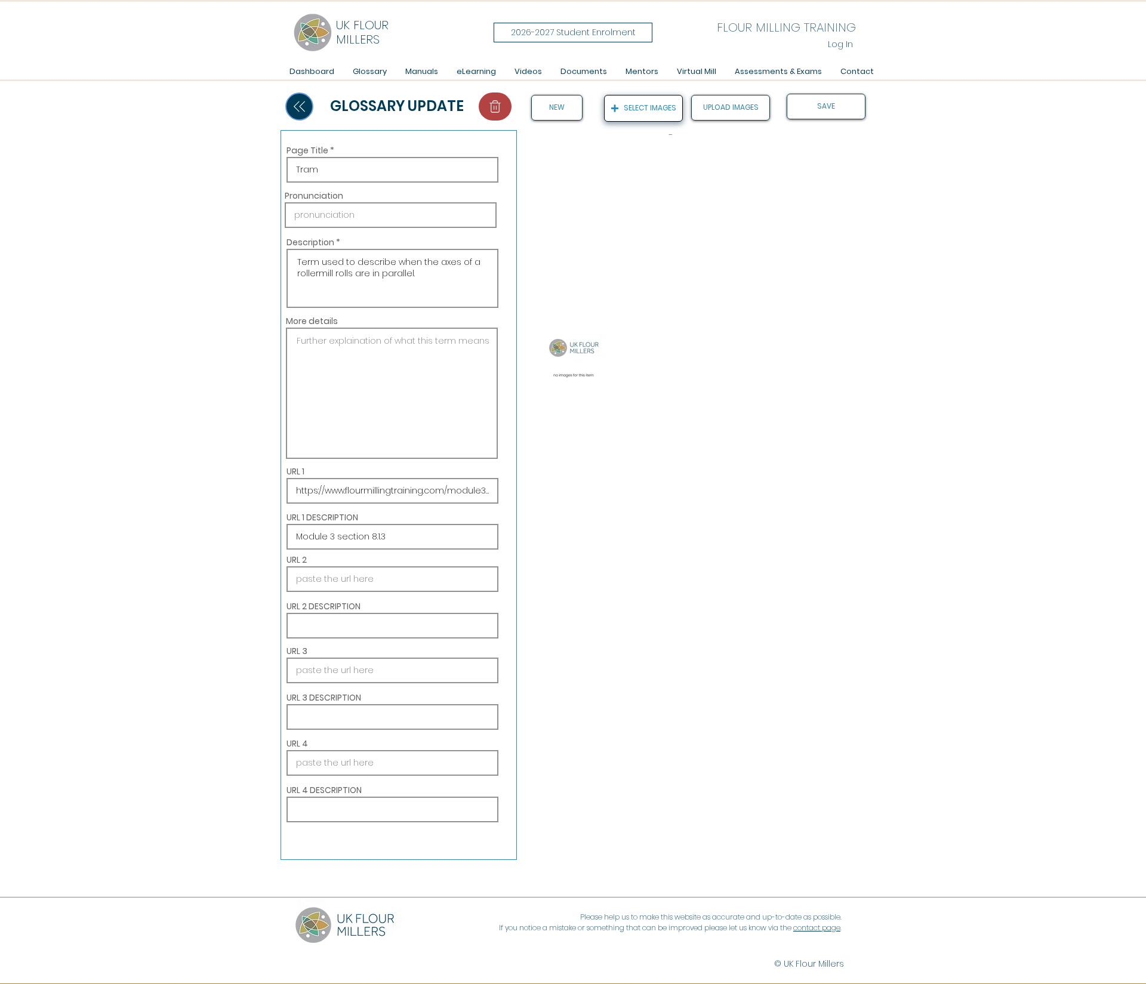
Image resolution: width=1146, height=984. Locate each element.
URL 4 (297, 743)
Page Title (307, 150)
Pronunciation (314, 196)
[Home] (299, 106)
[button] (421, 71)
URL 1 (295, 471)
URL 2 (296, 560)
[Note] (495, 106)
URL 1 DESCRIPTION (322, 517)
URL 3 (296, 651)
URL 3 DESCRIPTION (323, 697)
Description (310, 242)
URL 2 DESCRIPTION (323, 606)
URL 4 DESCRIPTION (324, 790)
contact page (816, 928)
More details (312, 321)
